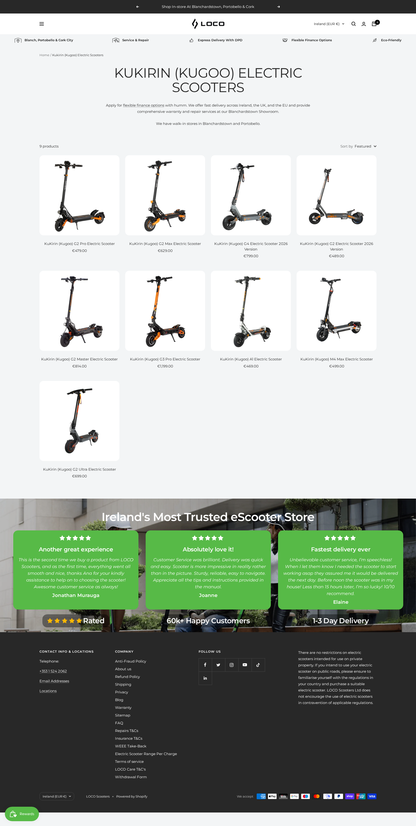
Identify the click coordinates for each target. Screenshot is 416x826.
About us (123, 669)
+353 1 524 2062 (53, 671)
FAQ (119, 723)
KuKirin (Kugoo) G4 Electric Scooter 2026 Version (251, 246)
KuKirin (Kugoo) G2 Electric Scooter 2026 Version (336, 246)
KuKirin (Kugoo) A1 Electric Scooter (251, 359)
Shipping (123, 684)
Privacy (121, 692)
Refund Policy (127, 676)
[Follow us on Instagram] (231, 664)
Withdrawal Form (131, 777)
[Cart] (374, 24)
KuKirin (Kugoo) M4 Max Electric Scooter (336, 359)
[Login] (364, 24)
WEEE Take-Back (130, 746)
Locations (48, 691)
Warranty (123, 707)
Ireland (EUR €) (327, 24)
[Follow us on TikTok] (258, 664)
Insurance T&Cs (128, 738)
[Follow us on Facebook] (205, 664)
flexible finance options (143, 105)
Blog (119, 699)
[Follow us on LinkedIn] (205, 678)
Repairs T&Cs (126, 730)
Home (44, 55)
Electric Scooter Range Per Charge (146, 754)
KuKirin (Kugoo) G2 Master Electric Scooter (79, 359)
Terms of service (129, 761)
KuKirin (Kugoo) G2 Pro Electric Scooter (79, 243)
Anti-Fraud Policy (130, 661)
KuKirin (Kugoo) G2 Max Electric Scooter (165, 243)
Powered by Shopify (131, 796)
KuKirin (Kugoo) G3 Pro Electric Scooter (165, 359)
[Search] (353, 24)
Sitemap (122, 715)
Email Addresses (54, 681)
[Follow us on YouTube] (245, 664)
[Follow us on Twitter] (218, 664)
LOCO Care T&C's (130, 769)
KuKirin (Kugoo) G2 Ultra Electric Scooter (79, 469)
